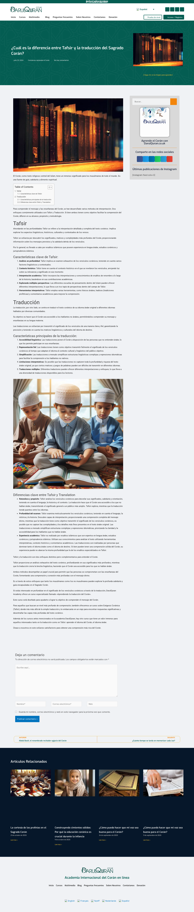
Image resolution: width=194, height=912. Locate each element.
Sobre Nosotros (83, 17)
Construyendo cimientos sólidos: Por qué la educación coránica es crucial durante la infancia (73, 832)
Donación (113, 17)
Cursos (22, 17)
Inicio (13, 17)
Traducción (21, 197)
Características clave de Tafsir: (31, 194)
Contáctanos (99, 17)
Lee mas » (14, 840)
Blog (47, 17)
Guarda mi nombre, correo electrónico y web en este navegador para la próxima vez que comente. (64, 712)
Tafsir (19, 191)
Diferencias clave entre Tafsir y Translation (35, 202)
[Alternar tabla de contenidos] (49, 187)
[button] (160, 9)
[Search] (173, 101)
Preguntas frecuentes (63, 17)
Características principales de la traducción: (35, 200)
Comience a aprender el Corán (38, 60)
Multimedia (34, 17)
